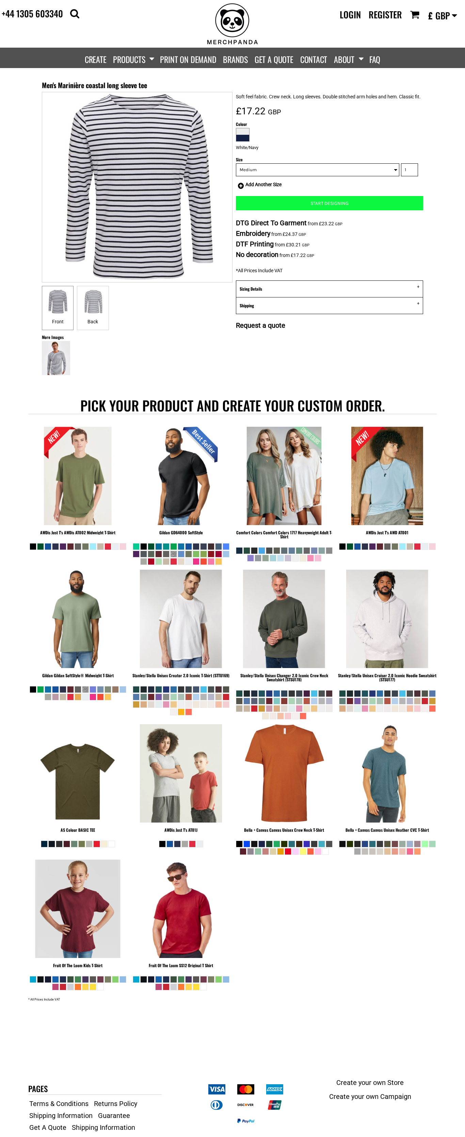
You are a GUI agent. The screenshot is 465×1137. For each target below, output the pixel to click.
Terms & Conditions (59, 1104)
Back (92, 321)
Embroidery (253, 233)
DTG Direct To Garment (271, 223)
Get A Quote (47, 1127)
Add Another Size (263, 184)
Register (385, 14)
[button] (75, 13)
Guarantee (114, 1115)
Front (58, 321)
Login (350, 14)
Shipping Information (61, 1115)
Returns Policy (115, 1104)
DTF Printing (255, 244)
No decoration (257, 254)
